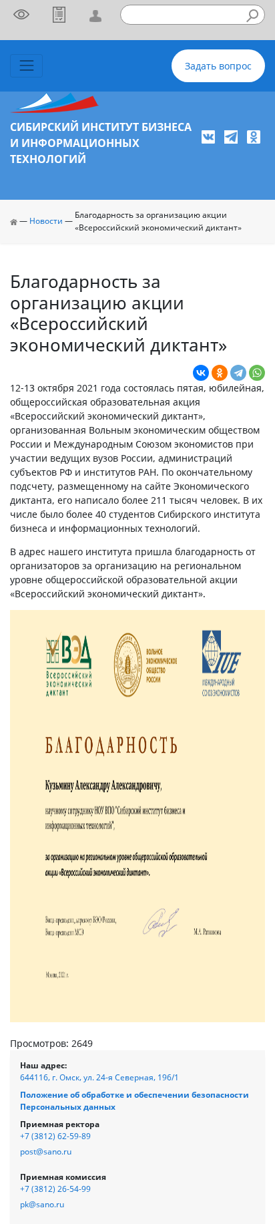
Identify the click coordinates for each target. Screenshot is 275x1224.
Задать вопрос (218, 65)
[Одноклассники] (220, 373)
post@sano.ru (45, 1151)
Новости (46, 220)
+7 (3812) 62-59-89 (55, 1136)
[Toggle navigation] (26, 66)
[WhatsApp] (257, 373)
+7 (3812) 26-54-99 (55, 1189)
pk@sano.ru (42, 1204)
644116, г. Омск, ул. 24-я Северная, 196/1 (99, 1077)
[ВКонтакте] (201, 373)
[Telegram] (238, 373)
